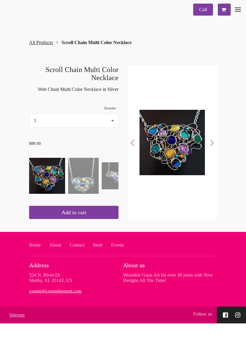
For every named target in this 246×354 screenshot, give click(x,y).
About (55, 245)
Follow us (202, 313)
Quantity (110, 108)
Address (39, 265)
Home (35, 245)
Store (98, 245)
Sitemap (17, 314)
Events (117, 245)
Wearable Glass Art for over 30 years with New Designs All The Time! (168, 277)
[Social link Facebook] (225, 315)
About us (134, 265)
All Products (41, 42)
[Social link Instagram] (237, 315)
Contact (77, 245)
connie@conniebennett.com (55, 291)
